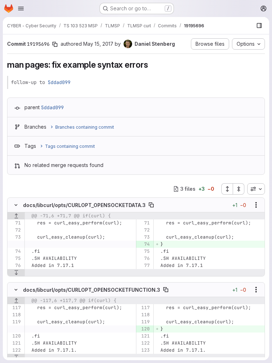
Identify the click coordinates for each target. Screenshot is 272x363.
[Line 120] (15, 336)
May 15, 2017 (98, 44)
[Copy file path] (151, 205)
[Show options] (256, 205)
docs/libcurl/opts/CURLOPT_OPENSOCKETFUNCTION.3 (91, 290)
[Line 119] (15, 321)
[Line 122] (144, 343)
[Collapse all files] (238, 189)
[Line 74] (15, 251)
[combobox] (256, 189)
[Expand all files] (227, 189)
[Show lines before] (16, 215)
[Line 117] (15, 307)
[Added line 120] (144, 329)
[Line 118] (15, 314)
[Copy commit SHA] (55, 44)
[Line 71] (15, 223)
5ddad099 (59, 82)
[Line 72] (15, 230)
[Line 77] (144, 265)
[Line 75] (144, 251)
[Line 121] (144, 336)
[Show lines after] (16, 272)
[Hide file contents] (16, 205)
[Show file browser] (259, 25)
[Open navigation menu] (21, 8)
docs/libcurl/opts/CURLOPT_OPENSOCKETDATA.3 (84, 205)
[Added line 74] (144, 244)
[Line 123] (144, 350)
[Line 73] (15, 237)
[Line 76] (144, 258)
